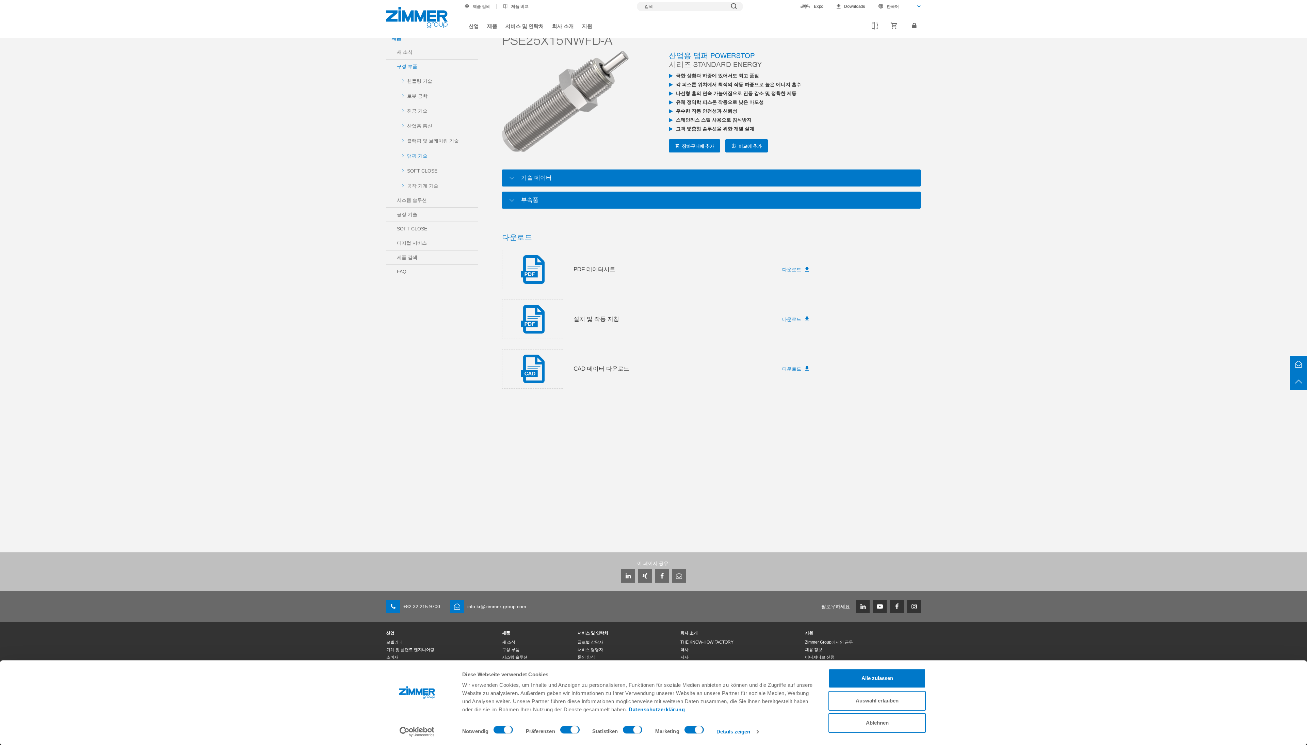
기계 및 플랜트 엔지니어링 (410, 649)
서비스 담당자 (590, 649)
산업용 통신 (419, 126)
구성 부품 (407, 66)
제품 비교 (519, 6)
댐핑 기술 (417, 156)
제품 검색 (481, 6)
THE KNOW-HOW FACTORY (706, 642)
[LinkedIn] (628, 576)
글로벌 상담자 (590, 642)
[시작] (417, 17)
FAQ (401, 271)
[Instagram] (914, 606)
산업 (474, 26)
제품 (492, 26)
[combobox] (896, 6)
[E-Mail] (679, 576)
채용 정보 (813, 649)
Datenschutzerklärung (657, 709)
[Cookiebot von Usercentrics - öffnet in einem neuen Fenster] (417, 732)
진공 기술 (417, 111)
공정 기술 (407, 214)
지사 (684, 657)
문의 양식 (586, 657)
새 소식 (405, 52)
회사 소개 (563, 26)
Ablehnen (877, 723)
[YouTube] (880, 606)
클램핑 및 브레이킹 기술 (433, 141)
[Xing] (645, 576)
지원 (587, 26)
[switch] (570, 731)
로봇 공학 (417, 96)
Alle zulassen (877, 678)
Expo (819, 6)
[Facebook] (662, 576)
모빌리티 (394, 642)
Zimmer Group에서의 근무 (829, 642)
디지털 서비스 (412, 243)
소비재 (392, 657)
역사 (684, 649)
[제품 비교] (874, 26)
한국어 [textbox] (893, 6)
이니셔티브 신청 (820, 657)
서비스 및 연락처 (524, 26)
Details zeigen (733, 731)
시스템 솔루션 (412, 200)
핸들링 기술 (419, 81)
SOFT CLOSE (422, 171)
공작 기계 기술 (422, 186)
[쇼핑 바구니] (894, 26)
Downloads (854, 6)
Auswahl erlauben (877, 700)
